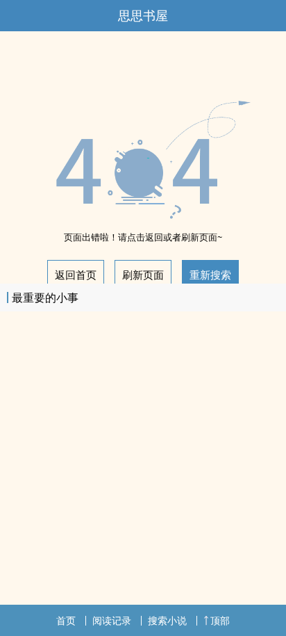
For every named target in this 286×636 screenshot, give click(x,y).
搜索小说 (167, 620)
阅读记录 (111, 620)
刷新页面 (143, 275)
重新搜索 (210, 275)
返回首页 (75, 275)
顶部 (220, 620)
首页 (66, 620)
